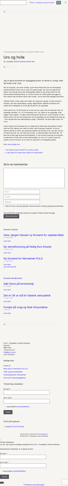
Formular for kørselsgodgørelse (15, 378)
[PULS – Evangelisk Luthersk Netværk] (42, 3)
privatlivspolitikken (22, 406)
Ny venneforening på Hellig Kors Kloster (28, 246)
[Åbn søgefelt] (65, 2)
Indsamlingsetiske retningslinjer (15, 375)
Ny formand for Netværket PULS (23, 258)
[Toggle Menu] (58, 2)
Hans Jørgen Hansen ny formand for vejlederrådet (34, 235)
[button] (1, 440)
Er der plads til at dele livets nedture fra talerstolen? (24, 153)
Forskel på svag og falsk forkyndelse (25, 307)
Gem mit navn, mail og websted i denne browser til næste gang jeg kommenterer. (34, 206)
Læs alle (10, 267)
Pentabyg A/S (43, 434)
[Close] (2, 483)
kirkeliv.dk (7, 366)
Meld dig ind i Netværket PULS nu (16, 369)
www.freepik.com (14, 144)
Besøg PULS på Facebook (14, 426)
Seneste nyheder (11, 229)
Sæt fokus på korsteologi (19, 283)
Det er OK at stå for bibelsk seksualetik (27, 295)
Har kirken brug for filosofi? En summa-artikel (22, 150)
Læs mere (7, 241)
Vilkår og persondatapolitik (13, 372)
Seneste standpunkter (13, 278)
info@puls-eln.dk (10, 352)
